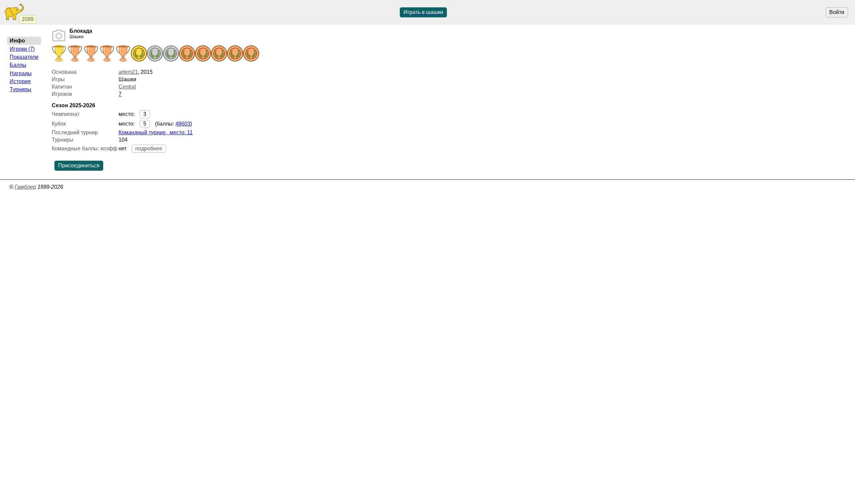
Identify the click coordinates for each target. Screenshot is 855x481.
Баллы (18, 65)
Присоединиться (79, 165)
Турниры (20, 89)
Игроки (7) (22, 49)
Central (127, 87)
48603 (182, 124)
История (20, 81)
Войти (836, 12)
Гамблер (25, 187)
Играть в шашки (423, 12)
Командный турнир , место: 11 (156, 132)
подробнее (148, 148)
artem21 (128, 72)
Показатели (24, 57)
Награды (21, 73)
